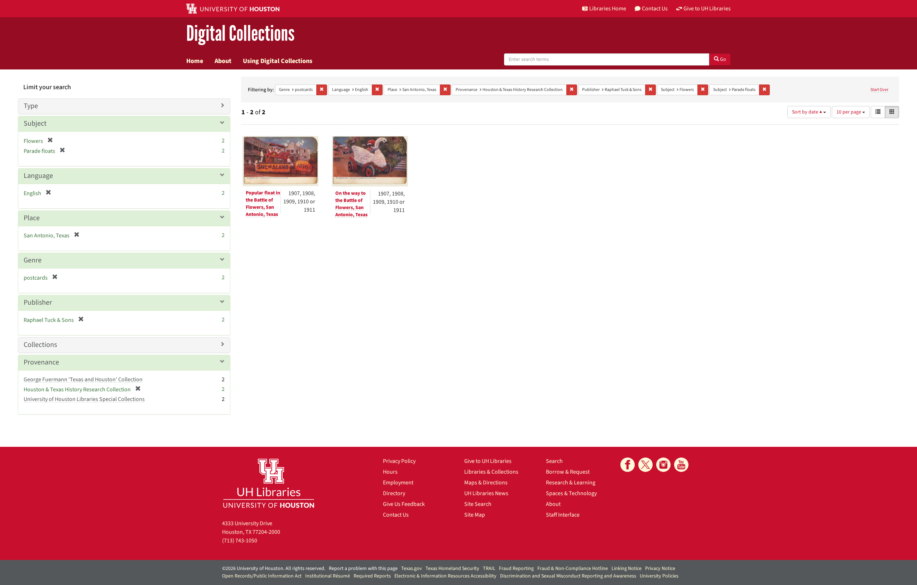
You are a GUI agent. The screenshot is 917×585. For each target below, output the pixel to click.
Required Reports (372, 576)
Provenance (41, 362)
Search (554, 461)
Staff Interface (563, 515)
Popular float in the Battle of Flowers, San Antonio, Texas (263, 203)
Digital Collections (240, 34)
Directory (394, 493)
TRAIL (489, 568)
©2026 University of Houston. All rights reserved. (273, 568)
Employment (398, 483)
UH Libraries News (486, 493)
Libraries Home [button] (607, 9)
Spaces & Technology (571, 493)
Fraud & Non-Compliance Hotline (572, 568)
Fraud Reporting (516, 568)
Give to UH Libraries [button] (707, 9)
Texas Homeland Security (452, 568)
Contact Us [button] (655, 9)
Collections (40, 345)
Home (194, 61)
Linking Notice (626, 568)
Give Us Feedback (404, 504)
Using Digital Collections (277, 61)
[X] (645, 465)
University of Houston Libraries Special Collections (84, 399)
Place (32, 218)
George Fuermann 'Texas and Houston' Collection (83, 379)
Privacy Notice (660, 568)
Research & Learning (570, 483)
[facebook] (627, 465)
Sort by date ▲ (807, 112)
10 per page (849, 112)
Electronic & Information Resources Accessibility (445, 576)
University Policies (659, 576)
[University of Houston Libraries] (268, 483)
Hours (390, 472)
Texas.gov (411, 568)
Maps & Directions (486, 483)
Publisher (38, 303)
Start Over (879, 90)
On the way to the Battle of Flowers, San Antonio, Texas (351, 204)
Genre (33, 260)
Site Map (474, 515)
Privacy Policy (399, 461)
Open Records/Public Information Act (262, 576)
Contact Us (396, 515)
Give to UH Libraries (488, 461)
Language (38, 176)
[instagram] (663, 465)
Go (722, 59)
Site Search (477, 504)
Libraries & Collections (491, 472)
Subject (35, 124)
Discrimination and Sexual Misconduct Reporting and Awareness (568, 576)
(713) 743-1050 (239, 541)
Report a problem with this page (363, 568)
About (223, 61)
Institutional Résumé (327, 576)
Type (31, 106)
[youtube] (681, 465)
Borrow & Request (568, 472)
